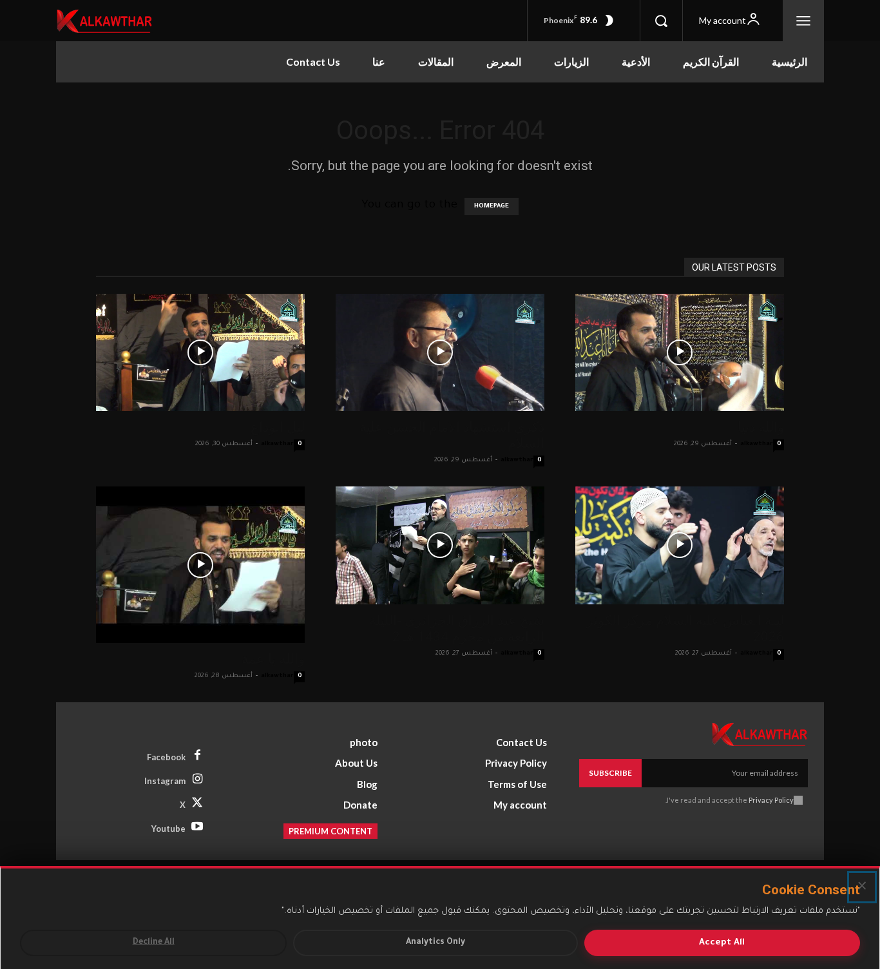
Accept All (722, 943)
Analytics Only (435, 942)
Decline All (154, 942)
